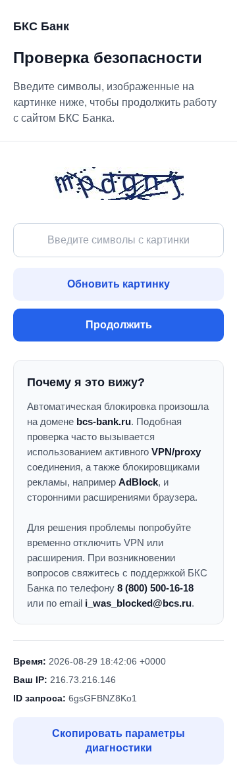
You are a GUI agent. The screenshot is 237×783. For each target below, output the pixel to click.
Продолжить (119, 324)
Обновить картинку (118, 284)
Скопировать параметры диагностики (118, 740)
